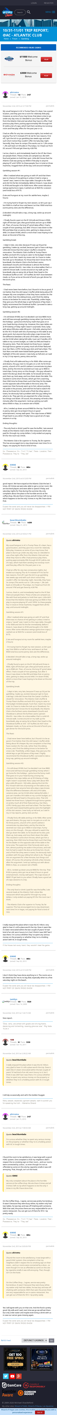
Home (6, 39)
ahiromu (14, 92)
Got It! (39, 1412)
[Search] (28, 12)
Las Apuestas (48, 1406)
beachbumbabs (18, 520)
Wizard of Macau (35, 1406)
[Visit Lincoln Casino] (41, 1359)
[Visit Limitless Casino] (15, 1359)
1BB (12, 1039)
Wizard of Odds (21, 1406)
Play (46, 59)
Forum (14, 39)
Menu (48, 12)
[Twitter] (6, 1376)
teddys (13, 999)
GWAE (13, 464)
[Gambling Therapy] (27, 1392)
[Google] (19, 1376)
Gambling (25, 39)
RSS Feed (7, 1340)
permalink (50, 106)
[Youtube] (12, 1376)
